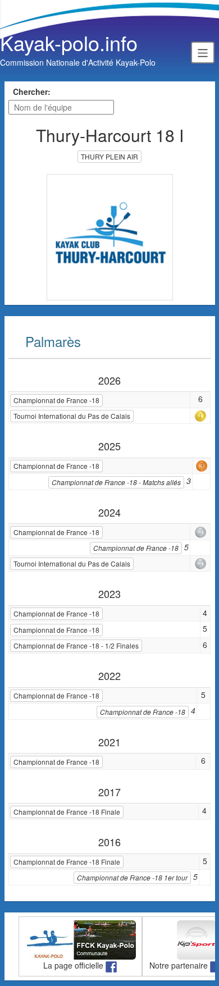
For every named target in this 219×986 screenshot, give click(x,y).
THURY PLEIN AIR (109, 156)
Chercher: (32, 91)
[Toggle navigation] (203, 52)
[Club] (110, 235)
